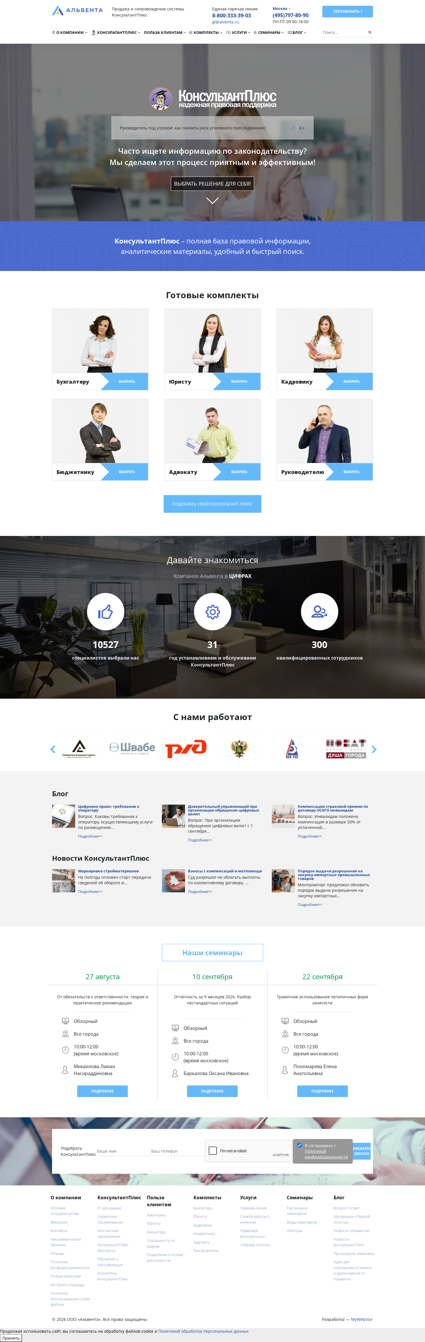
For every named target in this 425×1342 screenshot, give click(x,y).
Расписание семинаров (297, 1210)
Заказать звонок (362, 1151)
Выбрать (127, 381)
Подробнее (102, 1091)
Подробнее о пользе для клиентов (165, 1257)
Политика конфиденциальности (70, 1264)
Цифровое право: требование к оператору (108, 809)
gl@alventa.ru (225, 22)
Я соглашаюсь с (326, 1151)
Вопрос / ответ (347, 1208)
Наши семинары (212, 952)
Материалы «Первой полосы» (352, 1219)
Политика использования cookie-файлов (71, 1298)
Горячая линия (253, 1208)
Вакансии (59, 1222)
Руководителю (206, 1250)
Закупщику (156, 1214)
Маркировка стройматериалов (108, 871)
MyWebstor (362, 1319)
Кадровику (202, 1225)
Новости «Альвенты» (352, 1230)
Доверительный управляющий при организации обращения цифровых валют (223, 810)
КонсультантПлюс (117, 32)
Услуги (239, 32)
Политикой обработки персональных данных (203, 1331)
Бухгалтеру (156, 1232)
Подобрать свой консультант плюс (212, 504)
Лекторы (294, 1230)
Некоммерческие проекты (66, 1242)
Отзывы (57, 1253)
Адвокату (201, 1242)
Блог (298, 32)
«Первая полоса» (255, 1244)
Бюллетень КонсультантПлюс (112, 1275)
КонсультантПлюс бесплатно (112, 1247)
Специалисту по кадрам (161, 1243)
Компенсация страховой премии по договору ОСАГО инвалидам (333, 809)
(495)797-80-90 (290, 15)
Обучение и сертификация (110, 1261)
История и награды (67, 1284)
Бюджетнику (204, 1233)
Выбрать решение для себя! (212, 183)
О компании (70, 32)
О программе (109, 1208)
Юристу (153, 1223)
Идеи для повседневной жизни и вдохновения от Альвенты (353, 1270)
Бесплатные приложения (108, 1233)
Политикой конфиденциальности (326, 1154)
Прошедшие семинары (354, 1253)
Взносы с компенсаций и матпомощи (225, 871)
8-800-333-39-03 (231, 15)
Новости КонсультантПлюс (349, 1242)
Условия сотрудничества (65, 1210)
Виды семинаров (302, 1222)
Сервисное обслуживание (110, 1219)
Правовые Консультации (252, 1233)
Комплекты (206, 32)
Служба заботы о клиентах (254, 1219)
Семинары (269, 32)
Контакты (59, 1230)
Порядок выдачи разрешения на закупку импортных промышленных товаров (334, 875)
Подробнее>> (90, 836)
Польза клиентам (163, 32)
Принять (11, 1338)
